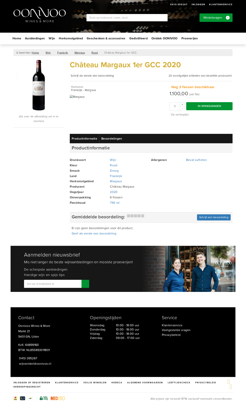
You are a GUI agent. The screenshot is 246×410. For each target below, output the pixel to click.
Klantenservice (221, 4)
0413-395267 (179, 4)
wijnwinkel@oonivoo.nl (35, 363)
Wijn (52, 38)
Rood (94, 53)
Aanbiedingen (35, 38)
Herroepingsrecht (27, 386)
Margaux (80, 53)
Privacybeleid (171, 335)
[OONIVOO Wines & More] (49, 14)
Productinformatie (84, 138)
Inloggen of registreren (31, 382)
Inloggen (198, 4)
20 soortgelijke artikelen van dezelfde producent (200, 76)
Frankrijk (62, 53)
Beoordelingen (111, 138)
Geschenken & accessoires (106, 38)
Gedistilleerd (138, 38)
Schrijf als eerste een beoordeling (92, 76)
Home (16, 38)
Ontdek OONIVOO (164, 38)
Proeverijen (189, 38)
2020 (113, 192)
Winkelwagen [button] (216, 17)
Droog (114, 170)
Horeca (116, 382)
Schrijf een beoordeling (213, 217)
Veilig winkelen (95, 382)
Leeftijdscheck (179, 382)
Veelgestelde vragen (176, 330)
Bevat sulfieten (196, 160)
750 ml (115, 202)
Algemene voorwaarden (145, 382)
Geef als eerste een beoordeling (94, 233)
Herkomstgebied (71, 38)
